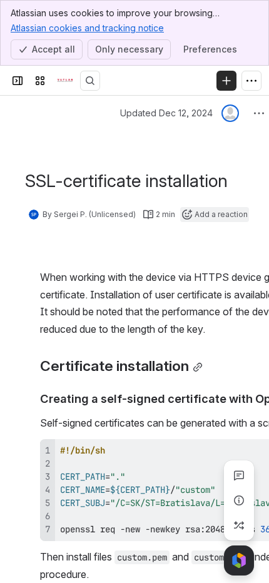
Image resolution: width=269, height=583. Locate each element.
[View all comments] (239, 475)
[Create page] (239, 525)
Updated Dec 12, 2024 (166, 113)
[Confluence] (65, 81)
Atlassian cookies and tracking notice (87, 28)
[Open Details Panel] (239, 500)
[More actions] (259, 113)
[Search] (90, 81)
